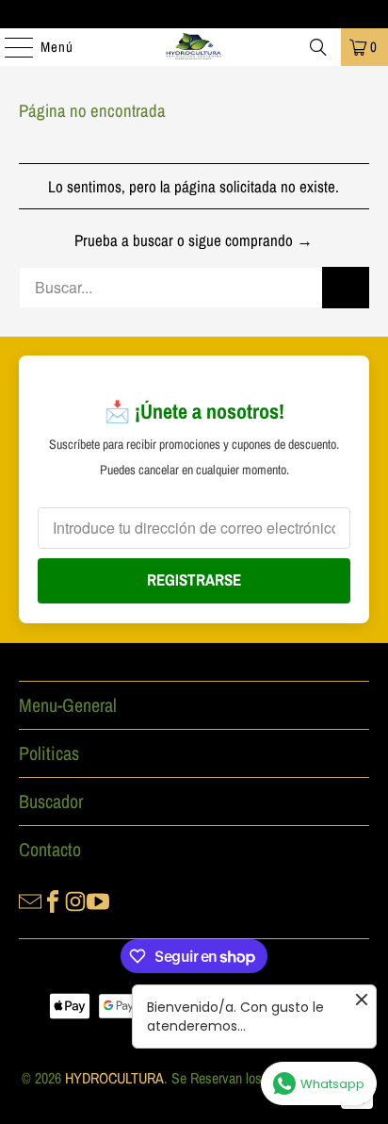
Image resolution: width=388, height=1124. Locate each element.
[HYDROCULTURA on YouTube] (98, 900)
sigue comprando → (250, 240)
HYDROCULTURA (114, 1077)
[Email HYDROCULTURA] (30, 900)
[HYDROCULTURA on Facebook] (52, 900)
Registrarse (194, 579)
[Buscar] (318, 47)
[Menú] (9, 47)
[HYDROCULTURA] (194, 47)
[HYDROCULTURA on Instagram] (75, 900)
